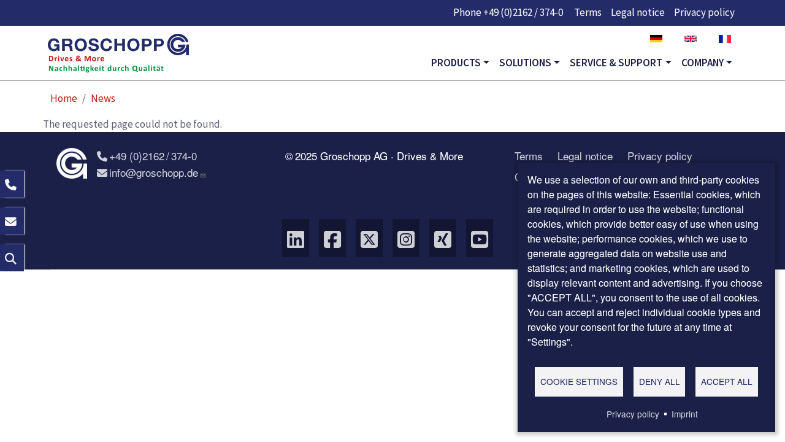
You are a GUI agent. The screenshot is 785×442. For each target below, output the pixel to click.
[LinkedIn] (295, 238)
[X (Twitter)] (369, 238)
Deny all (659, 381)
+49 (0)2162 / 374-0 (523, 12)
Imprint (685, 414)
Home (63, 98)
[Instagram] (405, 238)
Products (456, 62)
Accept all (726, 381)
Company (702, 62)
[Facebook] (332, 238)
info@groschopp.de (153, 172)
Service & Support (616, 62)
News (103, 98)
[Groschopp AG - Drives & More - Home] (118, 53)
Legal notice (638, 12)
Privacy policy (704, 12)
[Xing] (442, 238)
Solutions (525, 62)
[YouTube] (479, 238)
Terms (588, 12)
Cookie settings (579, 381)
